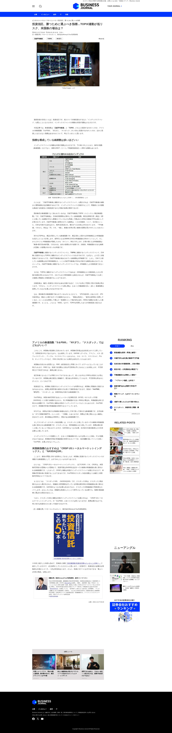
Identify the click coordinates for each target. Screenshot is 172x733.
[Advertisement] (68, 323)
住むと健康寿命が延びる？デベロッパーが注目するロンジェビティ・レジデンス (67, 673)
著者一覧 (59, 712)
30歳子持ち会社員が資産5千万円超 (126, 358)
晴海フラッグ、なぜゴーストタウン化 (127, 395)
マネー (61, 32)
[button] (33, 6)
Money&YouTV (54, 588)
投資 (66, 14)
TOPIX (50, 38)
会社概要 (53, 712)
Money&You (68, 583)
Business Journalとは (38, 712)
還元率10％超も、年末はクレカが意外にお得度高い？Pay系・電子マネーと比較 (131, 450)
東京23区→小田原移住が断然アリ (126, 369)
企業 (33, 709)
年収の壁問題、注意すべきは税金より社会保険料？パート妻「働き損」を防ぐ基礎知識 (131, 460)
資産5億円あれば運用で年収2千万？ (125, 387)
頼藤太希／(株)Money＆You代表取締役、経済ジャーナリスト (68, 578)
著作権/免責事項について (70, 712)
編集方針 (47, 712)
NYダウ (59, 38)
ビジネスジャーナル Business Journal (86, 6)
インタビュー (42, 709)
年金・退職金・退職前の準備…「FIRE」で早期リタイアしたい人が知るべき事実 (131, 469)
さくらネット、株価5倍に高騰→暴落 (126, 409)
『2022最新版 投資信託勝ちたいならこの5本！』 (68, 558)
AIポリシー (76, 715)
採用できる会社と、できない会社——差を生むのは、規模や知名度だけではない (92, 673)
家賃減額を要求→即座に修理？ (125, 352)
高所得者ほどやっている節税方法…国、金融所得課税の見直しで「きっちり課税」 (131, 441)
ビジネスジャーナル (38, 20)
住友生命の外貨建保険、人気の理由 (127, 364)
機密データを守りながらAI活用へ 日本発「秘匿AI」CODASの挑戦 (131, 588)
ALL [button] (132, 346)
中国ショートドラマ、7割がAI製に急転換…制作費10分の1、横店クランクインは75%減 (43, 673)
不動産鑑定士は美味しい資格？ (125, 375)
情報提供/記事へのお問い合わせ (86, 712)
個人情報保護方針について (55, 715)
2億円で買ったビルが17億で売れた (126, 402)
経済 (51, 709)
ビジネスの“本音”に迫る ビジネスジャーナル (41, 702)
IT (56, 709)
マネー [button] (117, 346)
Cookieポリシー (68, 715)
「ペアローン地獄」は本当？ (124, 380)
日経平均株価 (38, 38)
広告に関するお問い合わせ (39, 715)
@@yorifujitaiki (54, 596)
